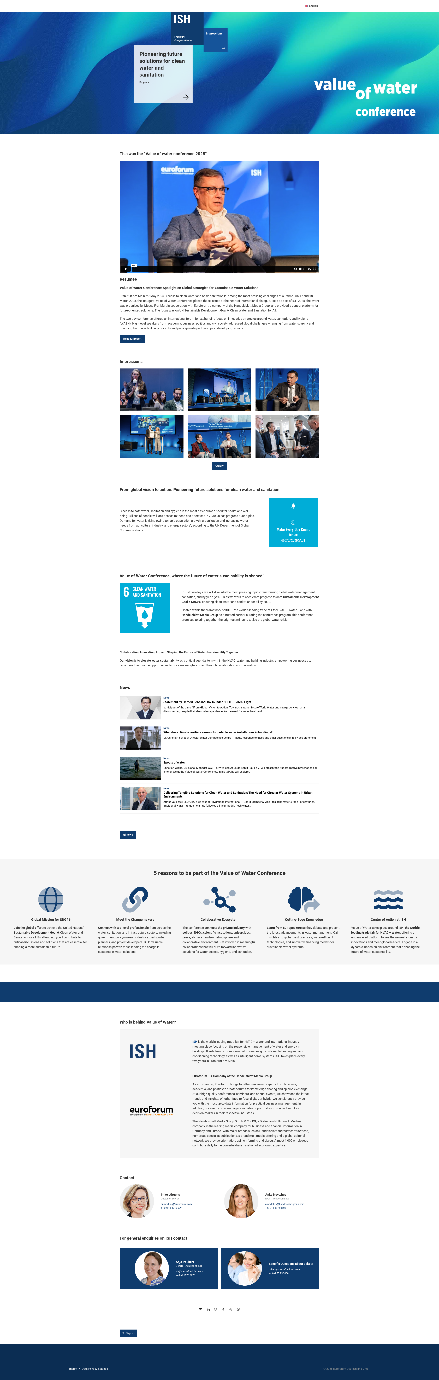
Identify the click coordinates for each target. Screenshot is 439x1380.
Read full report (132, 338)
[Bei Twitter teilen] (216, 1309)
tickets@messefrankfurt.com (284, 1269)
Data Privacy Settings (95, 1368)
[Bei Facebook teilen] (223, 1309)
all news (128, 834)
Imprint (73, 1368)
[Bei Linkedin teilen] (208, 1309)
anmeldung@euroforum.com (176, 1204)
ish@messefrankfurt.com (189, 1271)
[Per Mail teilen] (201, 1309)
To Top (126, 1333)
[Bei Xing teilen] (231, 1309)
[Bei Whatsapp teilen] (238, 1309)
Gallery (219, 465)
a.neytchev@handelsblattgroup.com (284, 1204)
